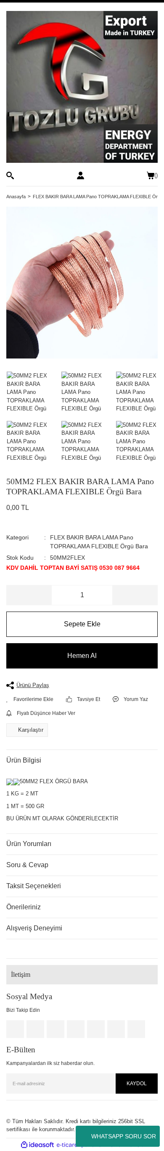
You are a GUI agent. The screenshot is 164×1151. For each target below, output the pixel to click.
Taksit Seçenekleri (33, 886)
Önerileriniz (23, 907)
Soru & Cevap (27, 864)
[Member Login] (80, 175)
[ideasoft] (37, 1145)
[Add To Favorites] (29, 699)
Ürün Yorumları (28, 843)
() (156, 175)
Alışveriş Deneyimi (34, 928)
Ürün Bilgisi (23, 760)
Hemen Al (82, 655)
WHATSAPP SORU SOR (123, 1136)
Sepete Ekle (82, 624)
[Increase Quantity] (134, 595)
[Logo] (82, 87)
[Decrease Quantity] (29, 595)
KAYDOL (137, 1083)
